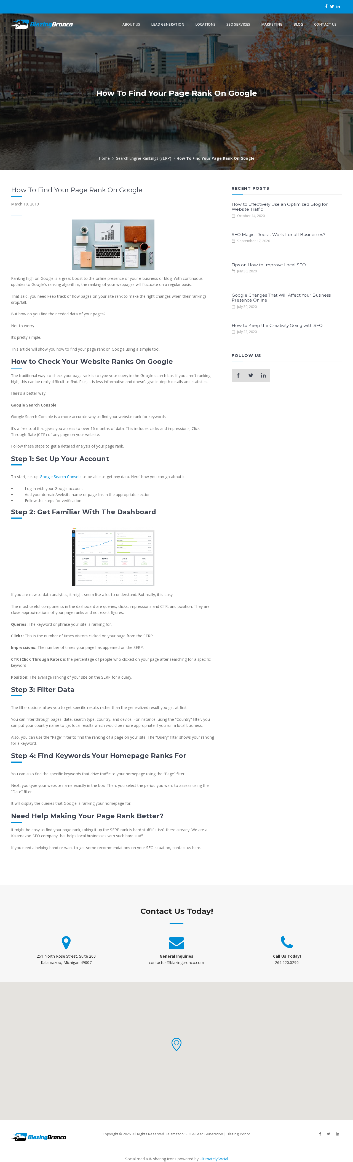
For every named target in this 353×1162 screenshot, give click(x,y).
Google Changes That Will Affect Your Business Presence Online (281, 297)
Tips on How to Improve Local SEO (269, 264)
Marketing (271, 24)
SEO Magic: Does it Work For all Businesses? (278, 234)
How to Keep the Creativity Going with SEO (277, 325)
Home (104, 158)
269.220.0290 (287, 962)
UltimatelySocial (214, 1158)
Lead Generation (167, 24)
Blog (298, 24)
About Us (131, 24)
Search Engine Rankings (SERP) (143, 158)
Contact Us (325, 24)
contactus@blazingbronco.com (176, 962)
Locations (205, 24)
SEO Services (238, 24)
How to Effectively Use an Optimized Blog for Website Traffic (280, 207)
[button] (176, 1044)
